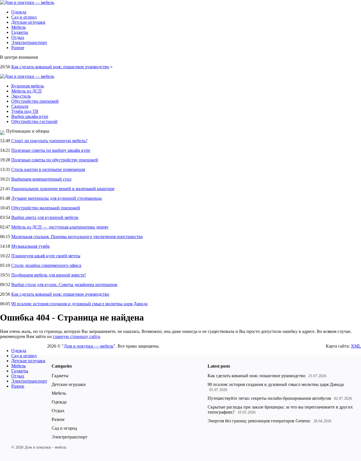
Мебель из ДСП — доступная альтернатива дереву (60, 227)
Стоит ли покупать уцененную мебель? (49, 140)
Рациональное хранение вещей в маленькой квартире (63, 188)
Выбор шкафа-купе (29, 116)
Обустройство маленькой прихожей (45, 207)
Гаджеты (19, 32)
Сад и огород (24, 17)
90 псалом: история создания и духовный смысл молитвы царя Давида (79, 303)
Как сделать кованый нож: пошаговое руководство (60, 66)
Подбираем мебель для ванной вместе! (48, 275)
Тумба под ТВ (24, 111)
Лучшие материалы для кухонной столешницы (56, 198)
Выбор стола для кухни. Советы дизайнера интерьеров (64, 284)
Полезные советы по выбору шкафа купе (50, 150)
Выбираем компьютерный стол (41, 179)
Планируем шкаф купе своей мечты (45, 255)
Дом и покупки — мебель (88, 346)
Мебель (18, 27)
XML (356, 346)
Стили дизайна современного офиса (46, 265)
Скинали (19, 106)
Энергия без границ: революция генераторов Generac (259, 420)
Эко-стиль (21, 96)
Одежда (18, 12)
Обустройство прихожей (35, 101)
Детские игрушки (28, 22)
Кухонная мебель (27, 86)
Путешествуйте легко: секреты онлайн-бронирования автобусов (269, 398)
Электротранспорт (29, 42)
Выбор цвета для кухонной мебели (44, 217)
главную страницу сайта (76, 336)
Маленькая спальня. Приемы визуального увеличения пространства (77, 236)
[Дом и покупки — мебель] (27, 2)
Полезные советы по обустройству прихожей (54, 159)
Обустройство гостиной (34, 121)
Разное (17, 47)
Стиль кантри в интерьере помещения (48, 169)
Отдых (17, 37)
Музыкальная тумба (30, 246)
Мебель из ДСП (26, 91)
